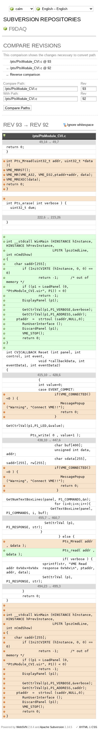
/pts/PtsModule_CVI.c (49, 136)
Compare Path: (14, 83)
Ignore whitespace (80, 125)
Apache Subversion (52, 727)
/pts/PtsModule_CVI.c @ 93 (30, 61)
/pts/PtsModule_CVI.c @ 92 (30, 68)
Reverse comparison (25, 74)
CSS (94, 727)
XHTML (83, 727)
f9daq (18, 29)
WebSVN (21, 727)
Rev (83, 83)
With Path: (11, 93)
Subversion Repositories (42, 19)
